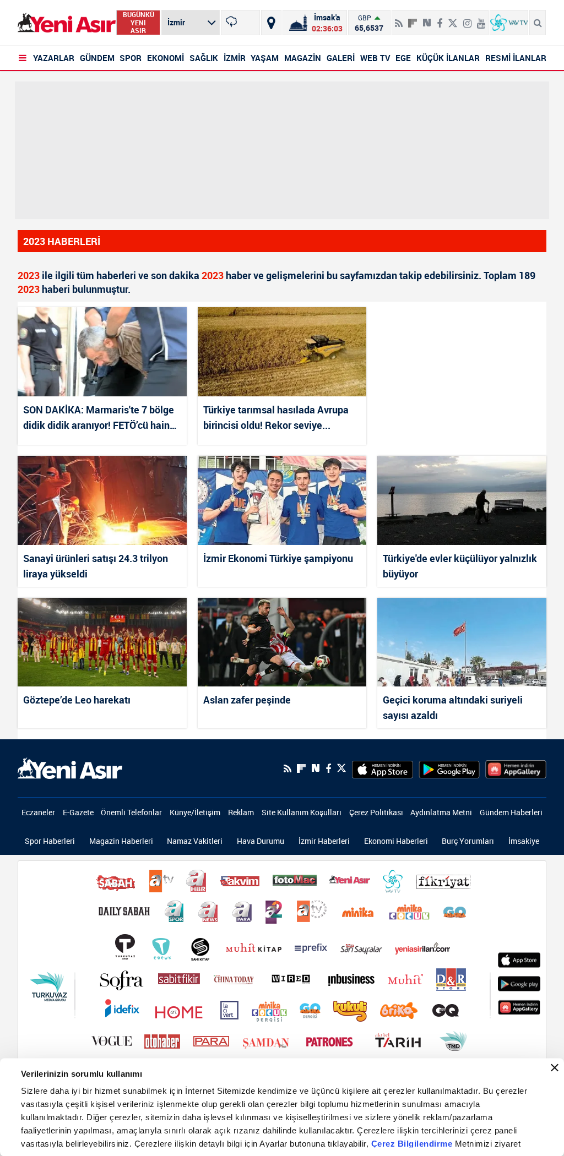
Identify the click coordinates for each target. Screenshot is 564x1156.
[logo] (70, 767)
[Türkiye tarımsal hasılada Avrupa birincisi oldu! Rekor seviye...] (282, 351)
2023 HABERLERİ (61, 241)
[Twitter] (453, 18)
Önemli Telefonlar (131, 812)
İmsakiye (523, 841)
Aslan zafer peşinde (247, 699)
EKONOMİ (165, 57)
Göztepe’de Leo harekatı (77, 699)
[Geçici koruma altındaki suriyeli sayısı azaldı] (461, 642)
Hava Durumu (260, 841)
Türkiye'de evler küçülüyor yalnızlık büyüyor (460, 566)
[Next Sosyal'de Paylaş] (426, 18)
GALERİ (341, 57)
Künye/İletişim (195, 812)
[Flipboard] (412, 19)
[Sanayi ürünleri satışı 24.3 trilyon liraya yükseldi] (102, 500)
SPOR (131, 57)
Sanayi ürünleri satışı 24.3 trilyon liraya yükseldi (95, 566)
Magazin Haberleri (121, 841)
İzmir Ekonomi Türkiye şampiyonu (278, 558)
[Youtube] (481, 18)
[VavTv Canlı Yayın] (509, 22)
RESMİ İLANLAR (515, 57)
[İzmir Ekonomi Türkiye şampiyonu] (282, 500)
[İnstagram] (467, 18)
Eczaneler (38, 812)
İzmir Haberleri (324, 841)
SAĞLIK (203, 57)
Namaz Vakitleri (195, 841)
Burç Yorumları (468, 841)
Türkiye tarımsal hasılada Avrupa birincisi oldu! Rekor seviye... (276, 417)
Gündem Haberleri (511, 812)
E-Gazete (78, 812)
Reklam (241, 812)
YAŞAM (265, 57)
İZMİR (235, 57)
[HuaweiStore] (515, 768)
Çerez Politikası (376, 812)
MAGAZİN (302, 57)
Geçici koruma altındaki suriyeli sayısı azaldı (453, 707)
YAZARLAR (53, 57)
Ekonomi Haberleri (396, 841)
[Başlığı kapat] (554, 1068)
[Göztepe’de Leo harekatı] (102, 642)
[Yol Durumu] (271, 22)
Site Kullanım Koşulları (301, 812)
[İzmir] (240, 22)
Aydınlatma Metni (441, 812)
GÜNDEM (97, 57)
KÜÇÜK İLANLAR (448, 57)
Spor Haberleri (50, 841)
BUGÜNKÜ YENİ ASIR (138, 22)
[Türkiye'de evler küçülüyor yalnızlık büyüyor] (461, 500)
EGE (403, 57)
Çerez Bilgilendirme (413, 1143)
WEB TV (375, 57)
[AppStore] (382, 768)
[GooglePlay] (449, 768)
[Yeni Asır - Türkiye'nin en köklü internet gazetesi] (67, 23)
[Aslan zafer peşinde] (282, 642)
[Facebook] (439, 18)
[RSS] (399, 18)
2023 (29, 275)
